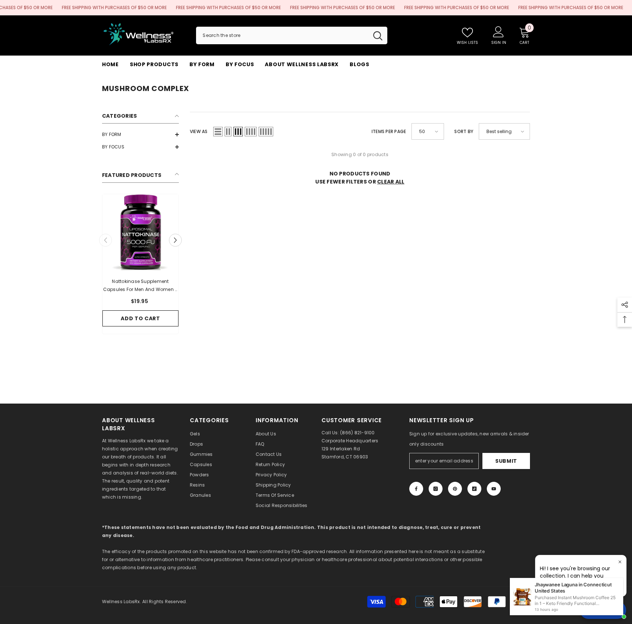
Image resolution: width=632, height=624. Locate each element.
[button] (140, 134)
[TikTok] (474, 489)
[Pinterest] (455, 489)
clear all (391, 181)
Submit (506, 461)
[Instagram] (436, 489)
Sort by (463, 131)
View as (199, 131)
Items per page (389, 131)
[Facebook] (416, 489)
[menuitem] (140, 134)
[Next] (175, 240)
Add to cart (140, 318)
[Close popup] (620, 561)
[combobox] (282, 35)
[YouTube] (494, 489)
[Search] (291, 35)
